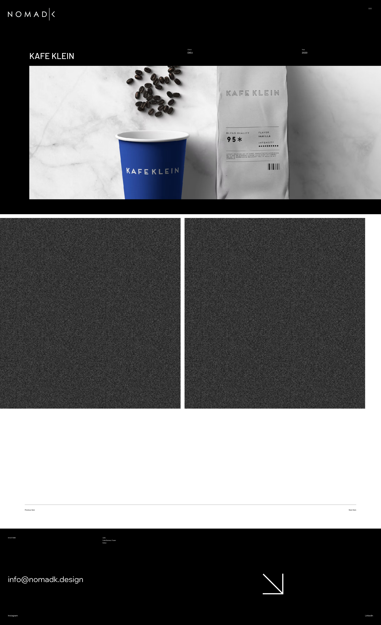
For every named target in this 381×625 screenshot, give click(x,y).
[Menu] (370, 9)
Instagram (13, 615)
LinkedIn (369, 615)
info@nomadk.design (45, 579)
